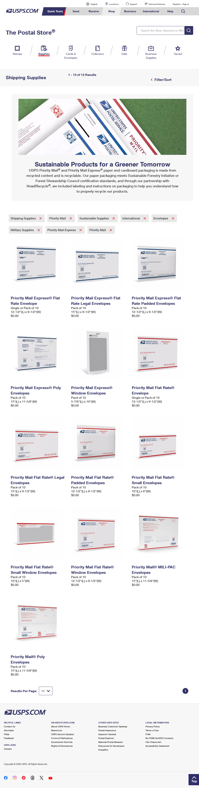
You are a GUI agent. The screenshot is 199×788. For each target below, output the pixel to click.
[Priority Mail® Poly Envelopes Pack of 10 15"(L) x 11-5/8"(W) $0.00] (39, 622)
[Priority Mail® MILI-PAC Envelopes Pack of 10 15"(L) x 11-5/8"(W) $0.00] (160, 533)
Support (133, 4)
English (90, 4)
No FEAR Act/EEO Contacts (159, 738)
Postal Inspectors (107, 730)
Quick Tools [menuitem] (55, 11)
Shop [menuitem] (111, 11)
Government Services (61, 742)
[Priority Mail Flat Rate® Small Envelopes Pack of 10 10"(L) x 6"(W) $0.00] (160, 443)
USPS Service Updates (62, 734)
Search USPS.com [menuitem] (183, 11)
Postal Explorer (106, 738)
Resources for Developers (111, 746)
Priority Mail (58, 218)
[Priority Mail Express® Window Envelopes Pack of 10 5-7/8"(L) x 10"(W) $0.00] (99, 353)
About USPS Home (60, 726)
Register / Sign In (181, 4)
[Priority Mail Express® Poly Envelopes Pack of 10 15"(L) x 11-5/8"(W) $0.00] (39, 353)
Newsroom (56, 730)
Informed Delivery (157, 4)
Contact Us (9, 726)
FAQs (6, 734)
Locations (113, 4)
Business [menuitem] (130, 11)
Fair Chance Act (153, 742)
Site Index (9, 730)
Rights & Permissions (62, 746)
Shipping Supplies (24, 218)
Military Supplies (23, 230)
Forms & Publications (62, 738)
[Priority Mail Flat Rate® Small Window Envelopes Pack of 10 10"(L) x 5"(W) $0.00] (39, 533)
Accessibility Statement (157, 746)
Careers (8, 749)
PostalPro (103, 750)
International (131, 218)
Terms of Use (152, 730)
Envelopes (161, 218)
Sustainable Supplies (94, 218)
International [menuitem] (151, 11)
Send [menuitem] (76, 11)
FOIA (148, 734)
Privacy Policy (153, 726)
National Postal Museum (110, 742)
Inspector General (107, 734)
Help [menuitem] (170, 11)
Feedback (9, 738)
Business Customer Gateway (112, 726)
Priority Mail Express (62, 230)
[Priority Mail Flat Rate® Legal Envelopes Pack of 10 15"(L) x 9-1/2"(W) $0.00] (39, 443)
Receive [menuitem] (94, 11)
